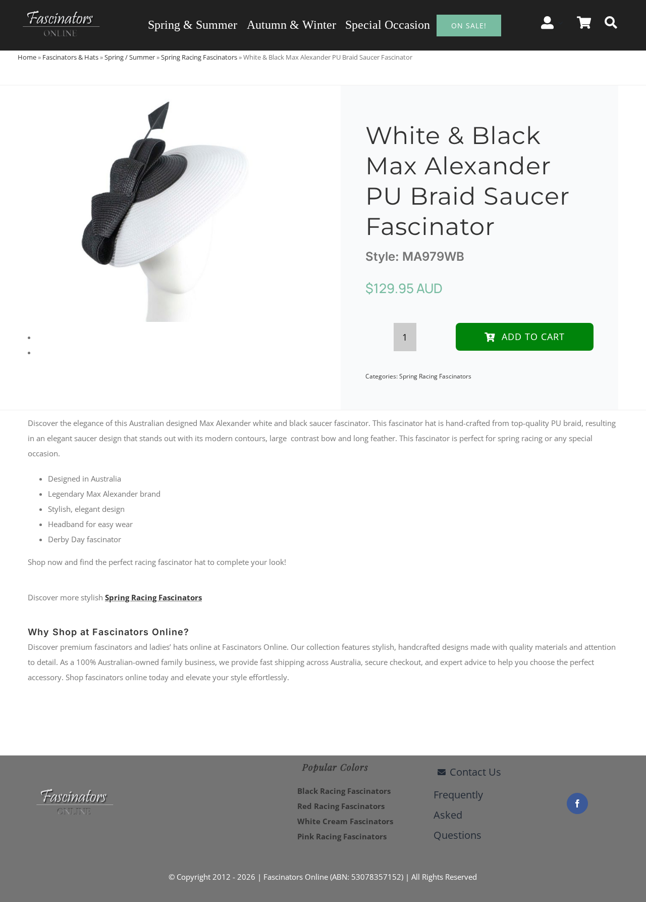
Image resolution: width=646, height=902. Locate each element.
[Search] (611, 23)
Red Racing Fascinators (341, 806)
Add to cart (533, 336)
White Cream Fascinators (345, 821)
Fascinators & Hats (70, 57)
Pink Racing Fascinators (342, 836)
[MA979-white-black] (163, 203)
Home (27, 57)
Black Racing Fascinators (344, 791)
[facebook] (577, 803)
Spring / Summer (129, 57)
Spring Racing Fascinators (199, 57)
